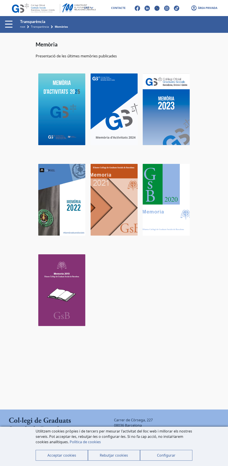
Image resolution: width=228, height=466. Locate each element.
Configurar (166, 455)
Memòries (61, 27)
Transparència (40, 27)
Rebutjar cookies (114, 455)
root (22, 27)
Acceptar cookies (61, 455)
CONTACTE (118, 8)
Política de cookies (85, 441)
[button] (204, 8)
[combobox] (88, 8)
